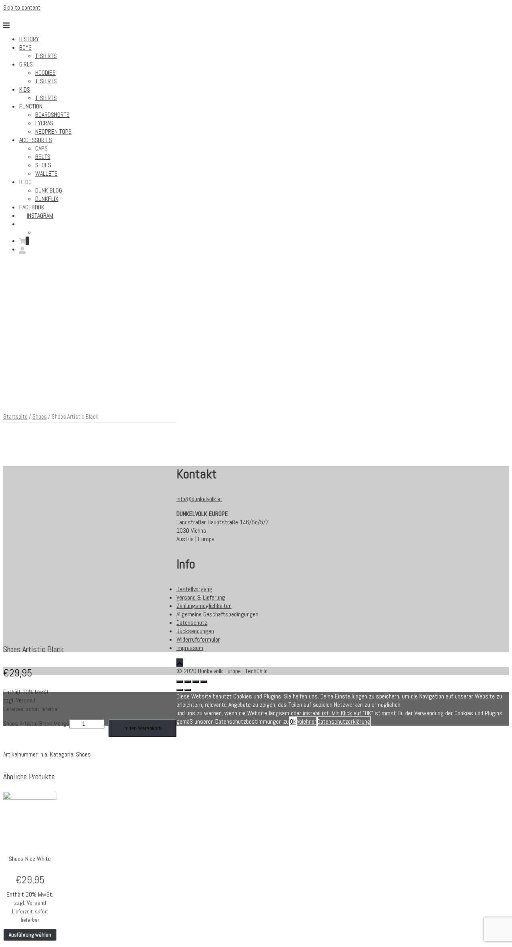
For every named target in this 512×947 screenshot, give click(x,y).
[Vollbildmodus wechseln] (195, 681)
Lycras (44, 123)
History (29, 39)
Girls (26, 64)
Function (30, 106)
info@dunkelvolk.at (199, 499)
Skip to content (21, 7)
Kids (24, 89)
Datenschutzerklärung (343, 721)
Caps (41, 148)
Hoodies (45, 72)
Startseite (15, 416)
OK (293, 721)
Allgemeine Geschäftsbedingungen (217, 614)
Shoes (43, 165)
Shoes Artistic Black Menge (36, 723)
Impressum (189, 648)
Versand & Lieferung (200, 597)
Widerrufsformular (198, 639)
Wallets (46, 173)
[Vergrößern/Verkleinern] (203, 681)
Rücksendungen (195, 631)
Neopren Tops (53, 131)
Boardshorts (52, 114)
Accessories (35, 140)
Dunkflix (46, 199)
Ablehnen (306, 721)
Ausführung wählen (30, 934)
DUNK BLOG (48, 190)
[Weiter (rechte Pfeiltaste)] (187, 690)
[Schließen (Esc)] (179, 681)
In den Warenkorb (142, 728)
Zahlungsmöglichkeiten (204, 606)
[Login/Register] (22, 249)
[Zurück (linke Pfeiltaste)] (179, 690)
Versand (25, 700)
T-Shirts (46, 56)
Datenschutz (191, 622)
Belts (42, 156)
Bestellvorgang (194, 589)
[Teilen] (187, 681)
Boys (25, 47)
